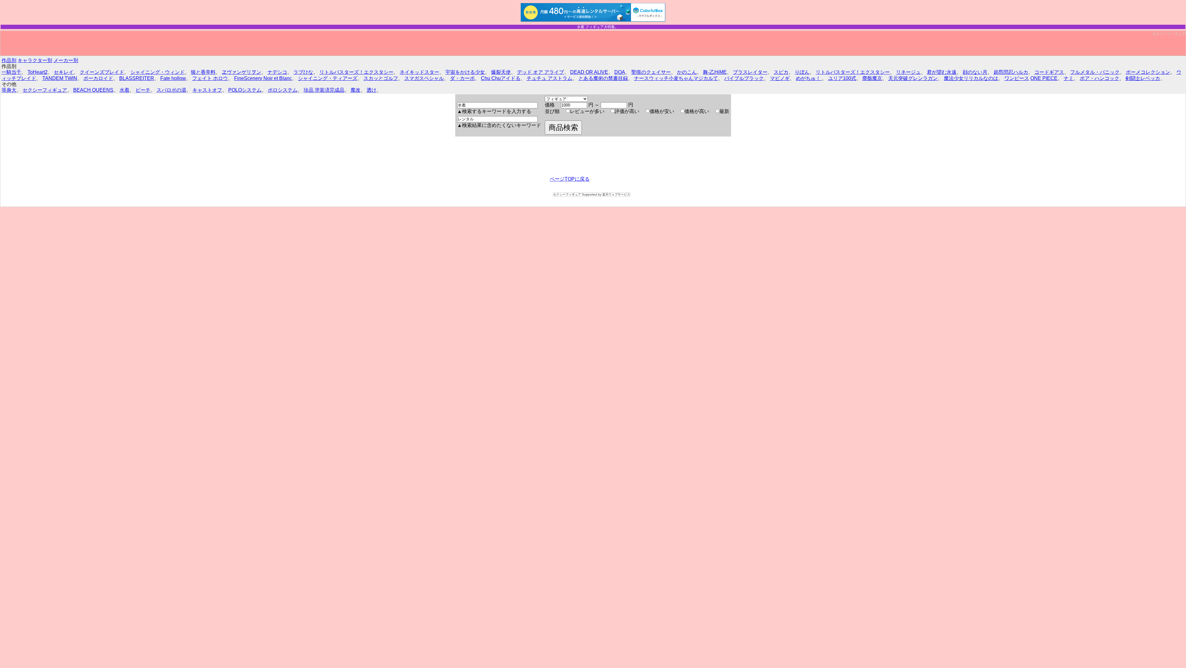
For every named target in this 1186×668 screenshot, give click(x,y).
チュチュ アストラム (549, 78)
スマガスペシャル (424, 78)
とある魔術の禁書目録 (603, 78)
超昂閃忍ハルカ (1011, 72)
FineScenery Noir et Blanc (263, 78)
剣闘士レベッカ (1142, 78)
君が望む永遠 (942, 72)
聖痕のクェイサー (651, 72)
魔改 (355, 90)
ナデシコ (277, 72)
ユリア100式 (842, 78)
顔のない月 (975, 72)
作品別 (9, 60)
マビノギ (780, 78)
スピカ (781, 72)
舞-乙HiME (715, 72)
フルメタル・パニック (1095, 72)
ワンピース (1016, 78)
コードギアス (1049, 72)
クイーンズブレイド (102, 72)
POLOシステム (245, 90)
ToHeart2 (37, 72)
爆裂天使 (501, 72)
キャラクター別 (35, 60)
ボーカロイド (98, 78)
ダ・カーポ (462, 78)
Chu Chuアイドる (500, 78)
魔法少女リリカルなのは (971, 78)
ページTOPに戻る (570, 179)
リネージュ (908, 72)
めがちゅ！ (809, 78)
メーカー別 (65, 60)
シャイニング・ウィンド (157, 72)
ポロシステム (282, 90)
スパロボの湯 (171, 90)
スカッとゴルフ (381, 78)
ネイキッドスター (419, 72)
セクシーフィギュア (1169, 34)
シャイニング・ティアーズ (327, 78)
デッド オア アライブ (540, 72)
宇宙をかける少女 (465, 72)
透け (371, 90)
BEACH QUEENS (93, 90)
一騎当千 (11, 72)
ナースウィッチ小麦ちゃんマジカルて (676, 78)
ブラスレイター (750, 72)
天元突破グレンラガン (913, 78)
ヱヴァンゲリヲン (241, 72)
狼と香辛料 (203, 72)
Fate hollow (173, 78)
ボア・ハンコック (1099, 78)
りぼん (802, 72)
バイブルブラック (744, 78)
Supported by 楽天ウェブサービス (606, 194)
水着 (124, 90)
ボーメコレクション (1148, 72)
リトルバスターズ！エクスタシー (356, 72)
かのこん (687, 72)
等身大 (9, 90)
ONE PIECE (1044, 78)
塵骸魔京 (872, 78)
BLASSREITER (136, 78)
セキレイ (64, 72)
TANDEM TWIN (59, 78)
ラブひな (303, 72)
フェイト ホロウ (210, 78)
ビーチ (143, 90)
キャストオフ (207, 90)
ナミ (1069, 78)
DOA (619, 72)
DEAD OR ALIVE (589, 72)
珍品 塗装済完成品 (324, 90)
